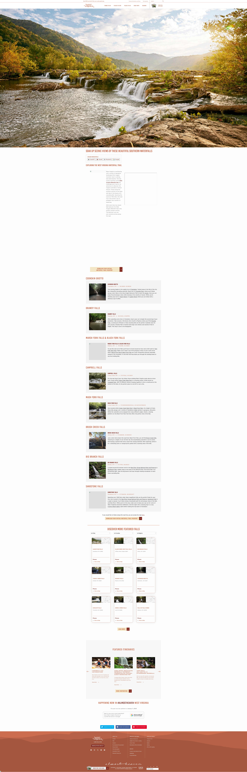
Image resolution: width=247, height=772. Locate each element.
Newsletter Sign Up (98, 745)
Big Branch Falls (112, 469)
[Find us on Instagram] (94, 750)
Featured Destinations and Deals (134, 1)
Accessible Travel (116, 751)
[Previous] (88, 671)
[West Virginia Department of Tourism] (89, 5)
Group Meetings (133, 755)
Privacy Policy (128, 768)
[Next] (159, 671)
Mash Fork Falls (138, 408)
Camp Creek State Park (125, 380)
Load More (121, 629)
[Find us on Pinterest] (101, 750)
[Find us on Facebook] (91, 750)
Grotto (146, 293)
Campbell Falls (112, 382)
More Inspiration (121, 691)
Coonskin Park (140, 291)
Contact (114, 738)
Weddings (132, 753)
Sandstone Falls (151, 499)
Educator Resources (117, 753)
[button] (163, 1)
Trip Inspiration (145, 1)
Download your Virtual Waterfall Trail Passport (104, 269)
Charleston (134, 289)
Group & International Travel (136, 751)
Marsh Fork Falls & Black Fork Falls (121, 352)
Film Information (116, 749)
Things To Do (149, 738)
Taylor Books (123, 296)
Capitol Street (133, 296)
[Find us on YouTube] (104, 750)
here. (143, 515)
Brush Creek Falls (151, 438)
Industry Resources (134, 738)
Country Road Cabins (114, 506)
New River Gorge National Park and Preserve (143, 467)
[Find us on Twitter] (97, 750)
